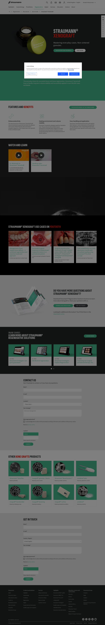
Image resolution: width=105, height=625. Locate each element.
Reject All (63, 74)
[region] (53, 70)
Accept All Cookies (74, 74)
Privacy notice (71, 69)
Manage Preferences (32, 74)
